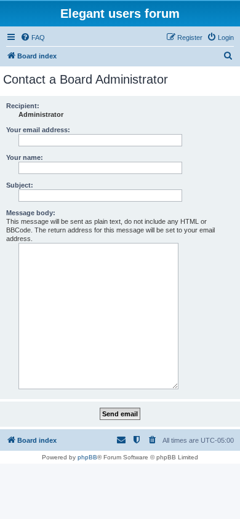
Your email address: (38, 129)
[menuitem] (32, 37)
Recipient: (22, 105)
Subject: (19, 185)
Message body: (30, 212)
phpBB (87, 457)
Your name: (24, 157)
